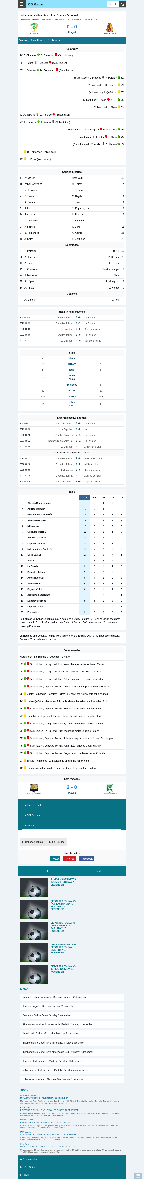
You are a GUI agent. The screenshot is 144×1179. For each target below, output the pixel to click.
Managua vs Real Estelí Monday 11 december (44, 1098)
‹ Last (45, 871)
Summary (24, 40)
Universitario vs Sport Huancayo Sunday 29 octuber (48, 1147)
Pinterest (70, 858)
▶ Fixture (29, 825)
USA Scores (25, 1132)
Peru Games (25, 1144)
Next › (99, 871)
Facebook (87, 858)
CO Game (35, 4)
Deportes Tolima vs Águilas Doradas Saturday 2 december (54, 997)
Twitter (55, 858)
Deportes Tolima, (34, 841)
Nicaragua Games (28, 1095)
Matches (57, 40)
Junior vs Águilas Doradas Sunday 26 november (48, 1006)
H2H (48, 40)
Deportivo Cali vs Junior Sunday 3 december (46, 1015)
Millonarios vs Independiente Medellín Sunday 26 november (54, 1070)
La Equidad (58, 841)
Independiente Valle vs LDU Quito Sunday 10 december (49, 1110)
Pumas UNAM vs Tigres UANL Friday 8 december (45, 1122)
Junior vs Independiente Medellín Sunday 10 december (52, 1061)
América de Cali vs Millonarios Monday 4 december (50, 1033)
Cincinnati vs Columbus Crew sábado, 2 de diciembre (48, 1134)
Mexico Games (26, 1120)
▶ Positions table (33, 805)
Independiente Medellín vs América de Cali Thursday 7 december (57, 1051)
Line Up (41, 40)
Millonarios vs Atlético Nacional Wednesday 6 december (52, 1079)
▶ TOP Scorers (32, 815)
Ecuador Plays (26, 1107)
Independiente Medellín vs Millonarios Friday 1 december (53, 1042)
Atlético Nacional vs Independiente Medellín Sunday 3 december (57, 1024)
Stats (33, 40)
